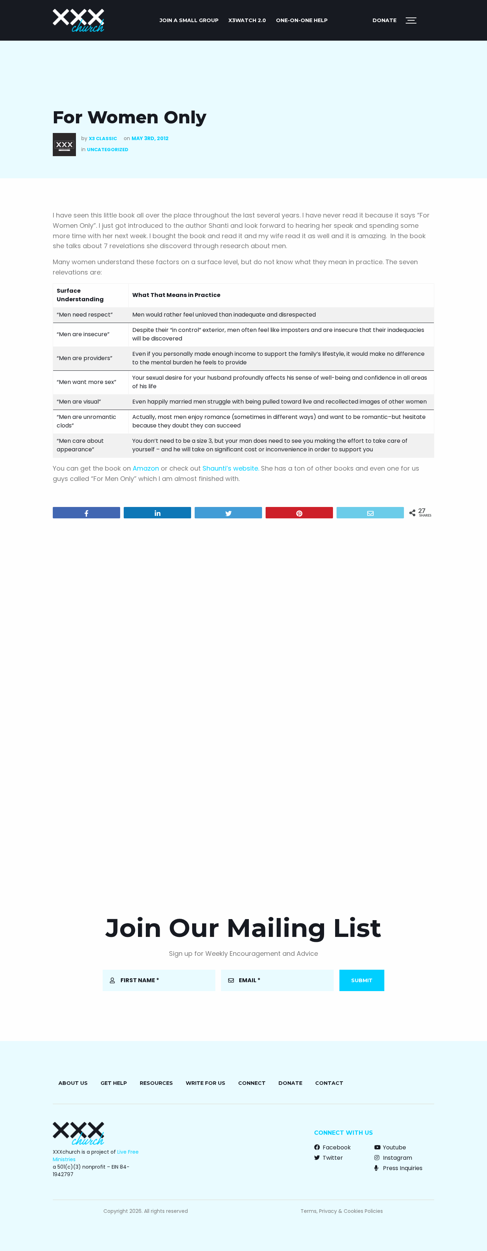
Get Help (114, 1083)
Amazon (146, 468)
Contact (329, 1083)
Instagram (396, 1158)
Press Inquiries (401, 1168)
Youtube (393, 1147)
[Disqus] (243, 615)
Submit (362, 980)
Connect (252, 1083)
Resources (156, 1083)
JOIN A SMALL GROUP (189, 20)
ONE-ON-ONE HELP (302, 20)
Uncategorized (107, 149)
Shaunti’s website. (231, 468)
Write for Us (205, 1083)
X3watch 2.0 (247, 20)
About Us (73, 1083)
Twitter (332, 1158)
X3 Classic (103, 138)
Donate (384, 20)
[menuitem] (189, 20)
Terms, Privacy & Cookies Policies (342, 1211)
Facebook (336, 1147)
